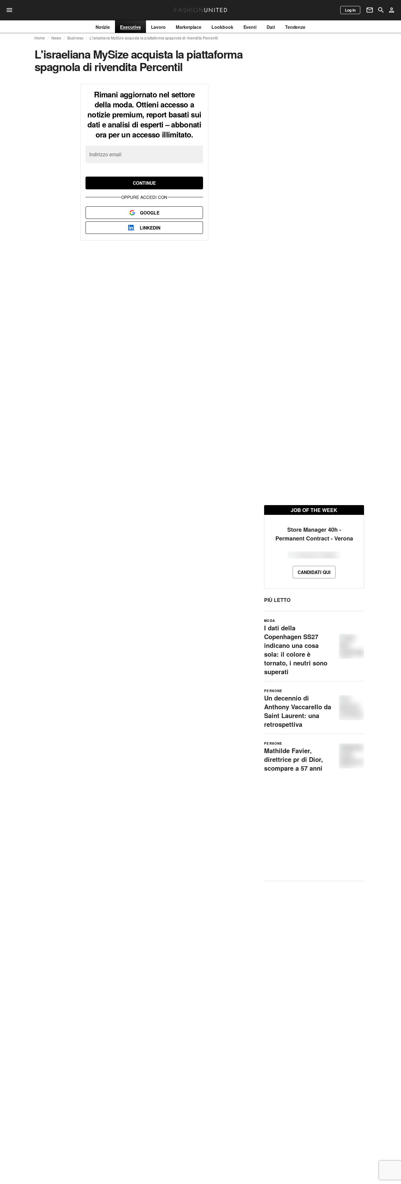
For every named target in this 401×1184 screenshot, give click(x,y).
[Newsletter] (369, 10)
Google (149, 212)
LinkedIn (150, 228)
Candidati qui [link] (314, 572)
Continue (144, 183)
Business (75, 38)
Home (39, 38)
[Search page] (381, 10)
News (56, 38)
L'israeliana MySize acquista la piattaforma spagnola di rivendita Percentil (154, 38)
